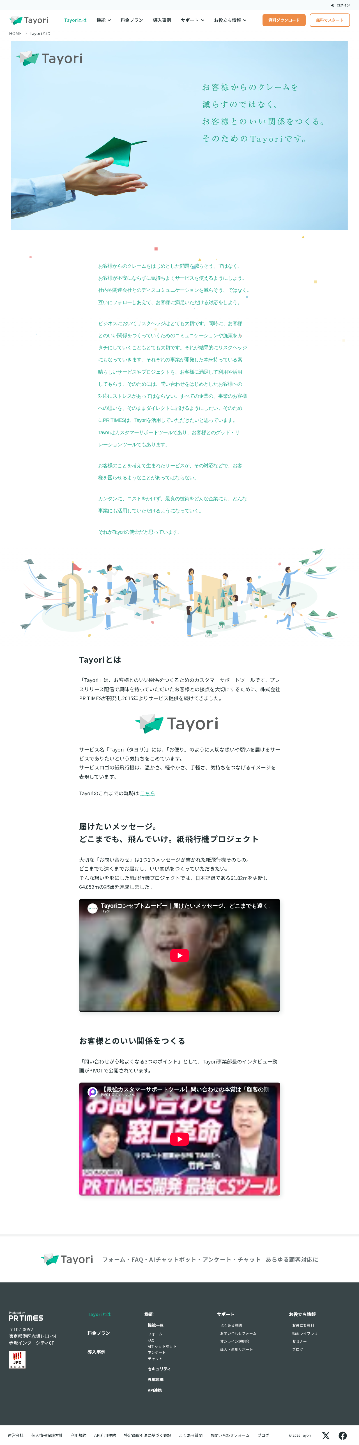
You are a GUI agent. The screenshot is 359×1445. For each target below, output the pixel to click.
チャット (155, 1358)
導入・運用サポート (236, 1349)
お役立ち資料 (303, 1325)
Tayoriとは (75, 20)
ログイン (343, 5)
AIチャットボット (162, 1346)
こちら (147, 793)
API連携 (155, 1390)
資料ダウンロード (284, 20)
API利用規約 (105, 1435)
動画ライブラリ (305, 1333)
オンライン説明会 (234, 1341)
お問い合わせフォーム (238, 1333)
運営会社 (16, 1435)
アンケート (157, 1352)
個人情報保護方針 (47, 1435)
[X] (325, 1435)
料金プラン (132, 20)
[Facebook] (342, 1435)
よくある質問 (231, 1325)
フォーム (155, 1334)
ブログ (297, 1349)
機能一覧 (156, 1325)
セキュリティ (159, 1369)
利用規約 (78, 1435)
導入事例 (162, 20)
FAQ (151, 1340)
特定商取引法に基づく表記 (147, 1435)
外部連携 (156, 1379)
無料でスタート (330, 20)
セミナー (299, 1341)
